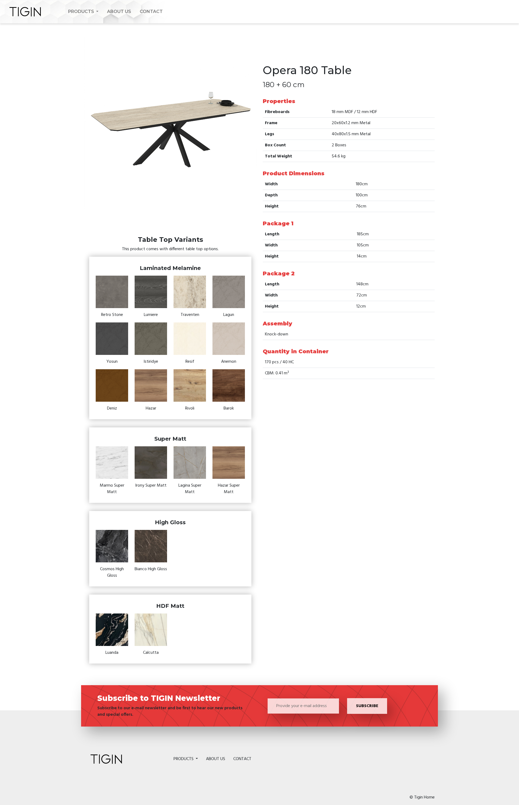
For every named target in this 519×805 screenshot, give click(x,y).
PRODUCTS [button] (81, 11)
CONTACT (151, 11)
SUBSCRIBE (367, 706)
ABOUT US (119, 11)
